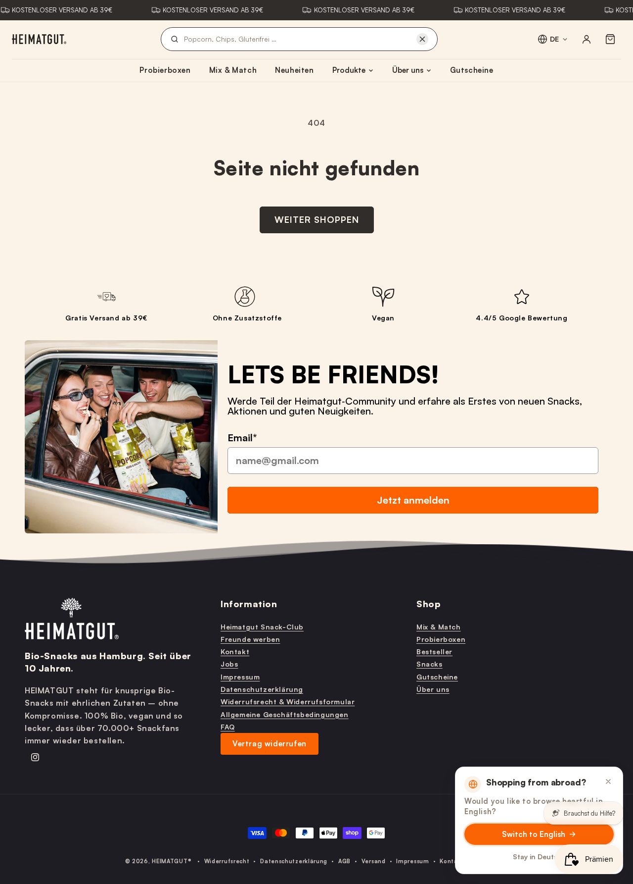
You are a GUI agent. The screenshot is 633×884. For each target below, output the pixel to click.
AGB (344, 861)
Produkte (348, 70)
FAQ (228, 726)
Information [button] (249, 603)
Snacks (429, 664)
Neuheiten (294, 70)
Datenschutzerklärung (262, 688)
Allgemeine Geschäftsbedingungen (285, 714)
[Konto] (586, 39)
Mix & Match (233, 70)
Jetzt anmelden (413, 499)
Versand (374, 861)
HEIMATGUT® (171, 861)
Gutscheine (472, 70)
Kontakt (235, 651)
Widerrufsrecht (227, 861)
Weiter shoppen (316, 219)
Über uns (407, 70)
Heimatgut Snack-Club (262, 626)
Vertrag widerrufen (269, 743)
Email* (242, 437)
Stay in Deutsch (539, 856)
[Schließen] (608, 781)
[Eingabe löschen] (422, 39)
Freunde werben (250, 638)
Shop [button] (428, 603)
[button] (610, 39)
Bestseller (434, 651)
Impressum (240, 676)
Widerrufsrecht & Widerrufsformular (288, 701)
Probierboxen (164, 70)
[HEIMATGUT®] (39, 39)
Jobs (229, 664)
